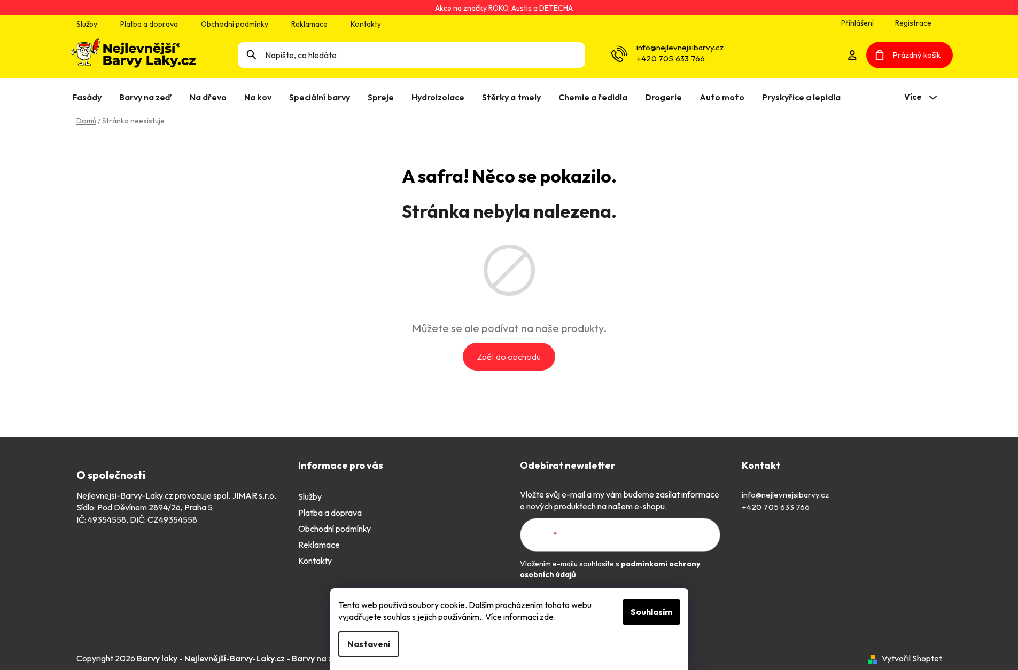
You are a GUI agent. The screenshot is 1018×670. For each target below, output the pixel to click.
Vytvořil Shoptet (912, 658)
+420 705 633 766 (670, 58)
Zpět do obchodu (509, 356)
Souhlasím (651, 611)
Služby (86, 24)
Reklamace (309, 24)
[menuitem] (89, 97)
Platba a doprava (149, 24)
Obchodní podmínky (234, 24)
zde (547, 616)
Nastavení (368, 644)
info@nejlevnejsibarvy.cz (680, 47)
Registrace (913, 23)
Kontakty (366, 24)
